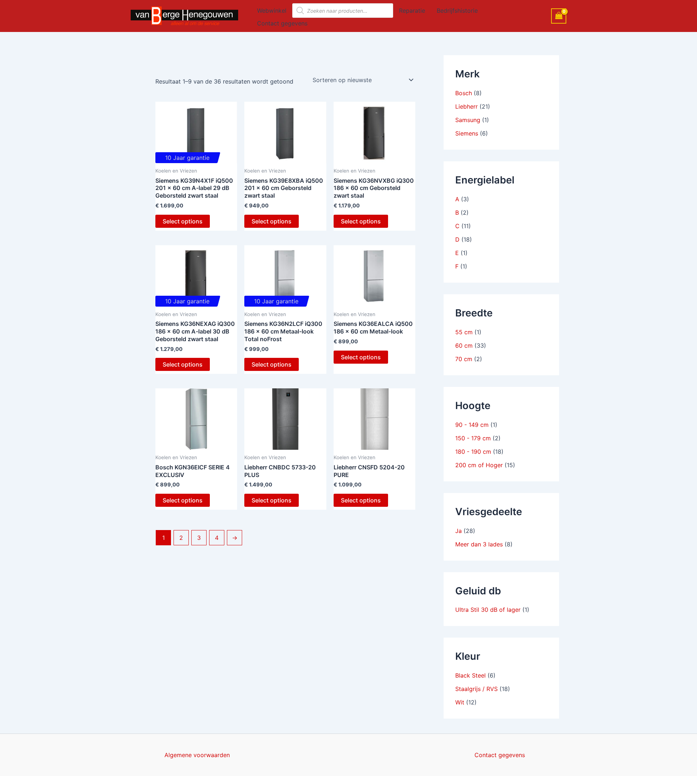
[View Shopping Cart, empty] (558, 15)
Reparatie (412, 10)
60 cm (464, 345)
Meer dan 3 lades (479, 544)
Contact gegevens (282, 23)
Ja (458, 530)
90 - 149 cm (472, 424)
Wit (459, 702)
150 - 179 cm (473, 438)
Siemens (466, 133)
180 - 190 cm (473, 451)
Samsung (467, 120)
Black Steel (470, 675)
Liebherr (466, 106)
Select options (183, 221)
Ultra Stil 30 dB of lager (488, 609)
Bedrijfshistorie (457, 10)
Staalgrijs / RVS (476, 688)
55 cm (464, 332)
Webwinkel (271, 10)
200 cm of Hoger (479, 465)
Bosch (463, 93)
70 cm (463, 359)
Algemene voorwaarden (197, 755)
